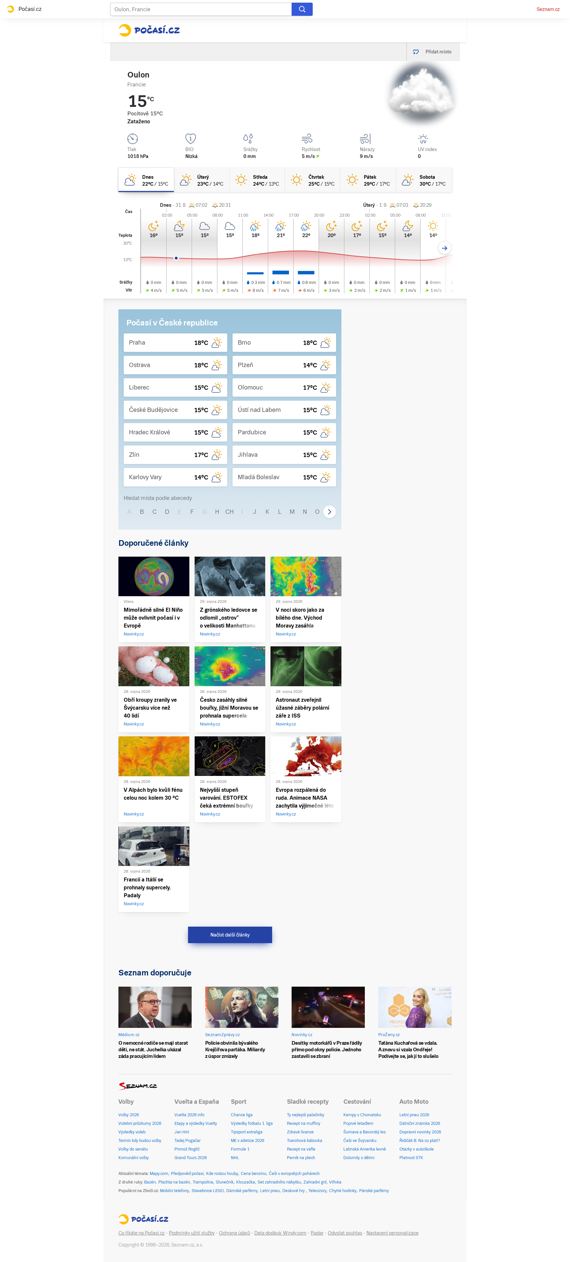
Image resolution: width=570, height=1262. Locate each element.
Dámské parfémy (242, 1190)
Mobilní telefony (174, 1190)
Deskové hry (294, 1190)
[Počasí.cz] (149, 30)
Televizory (317, 1190)
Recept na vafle (301, 1149)
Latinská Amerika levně (364, 1149)
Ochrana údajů (234, 1233)
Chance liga (242, 1115)
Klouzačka (245, 1182)
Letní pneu (270, 1190)
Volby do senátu (133, 1149)
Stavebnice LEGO (208, 1190)
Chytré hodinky (343, 1190)
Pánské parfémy (374, 1190)
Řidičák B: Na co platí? (419, 1140)
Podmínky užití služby (192, 1233)
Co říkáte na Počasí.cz (141, 1233)
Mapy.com (159, 1173)
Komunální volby (133, 1157)
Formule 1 (240, 1149)
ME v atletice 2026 (247, 1140)
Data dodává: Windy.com (280, 1233)
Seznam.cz (548, 9)
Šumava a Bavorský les (364, 1132)
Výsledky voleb (131, 1132)
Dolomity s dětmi (358, 1157)
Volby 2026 (128, 1115)
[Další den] (445, 248)
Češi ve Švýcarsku (359, 1140)
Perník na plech (301, 1157)
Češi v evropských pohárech (294, 1173)
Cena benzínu (253, 1173)
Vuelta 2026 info (189, 1115)
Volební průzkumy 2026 (139, 1123)
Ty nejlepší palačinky (305, 1115)
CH (229, 511)
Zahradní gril (315, 1182)
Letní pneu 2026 (414, 1115)
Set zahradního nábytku (279, 1182)
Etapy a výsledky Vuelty (195, 1123)
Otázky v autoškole (416, 1149)
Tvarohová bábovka (304, 1140)
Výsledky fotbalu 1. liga (252, 1123)
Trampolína (203, 1182)
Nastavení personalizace (392, 1233)
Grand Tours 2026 (190, 1157)
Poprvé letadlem (358, 1123)
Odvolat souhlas (345, 1233)
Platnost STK (411, 1157)
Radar (317, 1233)
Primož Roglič (187, 1149)
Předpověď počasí (187, 1173)
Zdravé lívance (300, 1132)
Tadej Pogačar (187, 1140)
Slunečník (225, 1182)
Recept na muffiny (303, 1123)
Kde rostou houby (222, 1173)
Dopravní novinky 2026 (420, 1132)
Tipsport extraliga (247, 1132)
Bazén (150, 1182)
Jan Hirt (181, 1132)
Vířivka (335, 1182)
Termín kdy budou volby (139, 1140)
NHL (235, 1157)
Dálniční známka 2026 (419, 1123)
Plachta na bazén (174, 1182)
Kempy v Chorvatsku (362, 1115)
